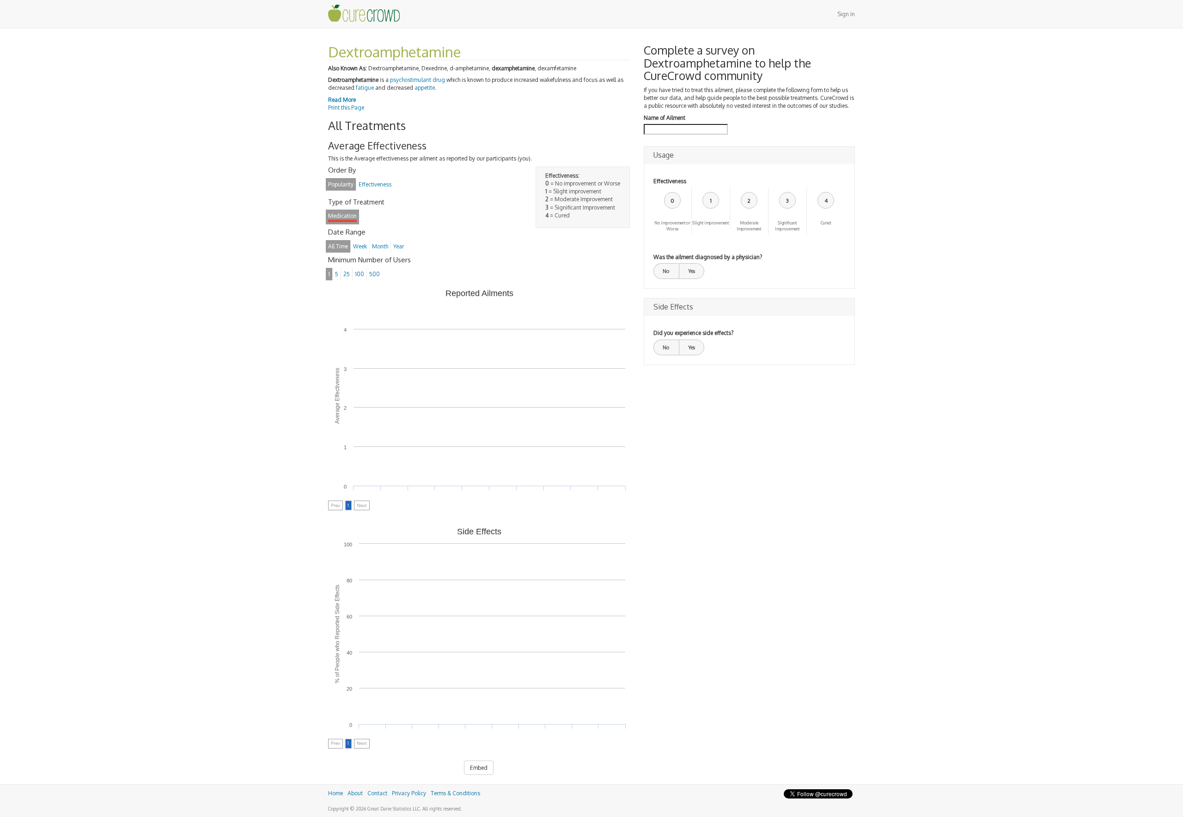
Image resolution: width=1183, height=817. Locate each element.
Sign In (846, 14)
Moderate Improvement (749, 225)
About (355, 793)
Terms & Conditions (455, 793)
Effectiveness (669, 181)
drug (439, 79)
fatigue (365, 87)
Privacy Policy (409, 793)
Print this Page (346, 107)
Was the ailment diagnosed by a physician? (707, 257)
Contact (377, 793)
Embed (479, 767)
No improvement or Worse (672, 225)
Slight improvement (710, 222)
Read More (342, 99)
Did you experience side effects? (693, 332)
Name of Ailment (664, 117)
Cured (826, 222)
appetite (425, 87)
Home (335, 793)
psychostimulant (410, 79)
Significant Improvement (787, 225)
